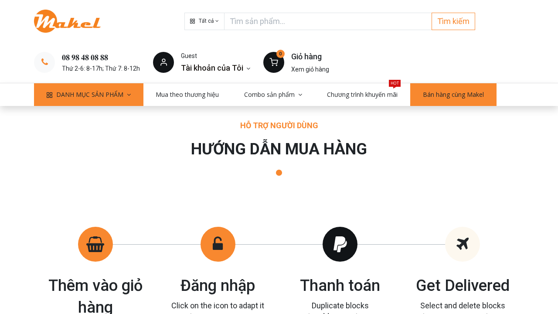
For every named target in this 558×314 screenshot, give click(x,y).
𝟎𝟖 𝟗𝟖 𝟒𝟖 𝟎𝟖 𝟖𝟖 (85, 57)
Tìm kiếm (453, 21)
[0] (273, 61)
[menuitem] (187, 94)
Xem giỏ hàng (310, 69)
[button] (204, 21)
